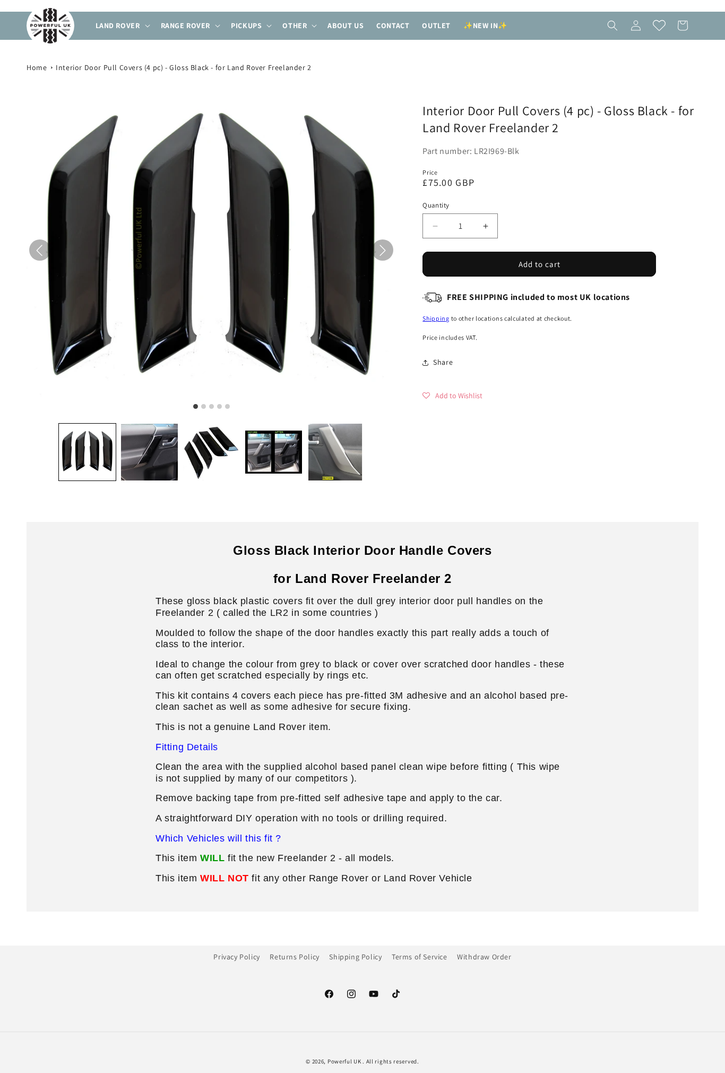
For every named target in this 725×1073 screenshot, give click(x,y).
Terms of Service (419, 957)
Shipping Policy (355, 957)
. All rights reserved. (390, 1061)
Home (37, 67)
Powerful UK (344, 1061)
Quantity (435, 205)
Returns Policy (294, 957)
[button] (121, 25)
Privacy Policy (236, 957)
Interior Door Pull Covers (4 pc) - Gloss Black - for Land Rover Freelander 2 (184, 67)
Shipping (436, 318)
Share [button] (443, 362)
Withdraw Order (484, 957)
